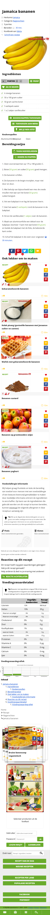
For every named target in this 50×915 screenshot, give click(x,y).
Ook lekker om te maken (18, 694)
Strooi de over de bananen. (25, 216)
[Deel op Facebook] (46, 275)
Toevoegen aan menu (26, 123)
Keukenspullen (18, 689)
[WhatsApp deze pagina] (31, 251)
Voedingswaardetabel (17, 702)
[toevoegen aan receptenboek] (41, 735)
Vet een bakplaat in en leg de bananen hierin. (24, 201)
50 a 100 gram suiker (13, 97)
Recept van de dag (24, 861)
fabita (19, 31)
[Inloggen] (40, 839)
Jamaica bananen (10, 684)
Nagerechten (18, 21)
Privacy (36, 907)
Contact (30, 907)
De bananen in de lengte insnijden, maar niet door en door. (22, 182)
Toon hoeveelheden (26, 151)
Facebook (24, 894)
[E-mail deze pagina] (38, 251)
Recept (6, 712)
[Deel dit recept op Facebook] (12, 251)
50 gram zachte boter (13, 102)
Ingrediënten (13, 686)
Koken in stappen (27, 157)
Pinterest (25, 900)
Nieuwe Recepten (24, 866)
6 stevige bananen (12, 93)
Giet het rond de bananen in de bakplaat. (25, 209)
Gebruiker (10, 833)
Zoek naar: (7, 853)
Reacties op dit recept (17, 699)
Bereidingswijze (14, 691)
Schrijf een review (12, 34)
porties (8, 24)
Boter (10, 169)
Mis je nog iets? (26, 129)
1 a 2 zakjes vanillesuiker (14, 110)
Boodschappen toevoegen (27, 118)
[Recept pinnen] (46, 279)
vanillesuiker (22, 216)
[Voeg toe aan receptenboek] (46, 270)
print (36, 81)
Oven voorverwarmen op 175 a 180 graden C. (24, 164)
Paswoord (10, 839)
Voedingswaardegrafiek (22, 704)
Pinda (6, 531)
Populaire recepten (24, 883)
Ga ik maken (11, 87)
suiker (27, 169)
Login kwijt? (15, 845)
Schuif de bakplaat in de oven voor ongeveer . (23, 239)
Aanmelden (34, 845)
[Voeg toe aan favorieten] (46, 265)
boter (30, 192)
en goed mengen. (25, 169)
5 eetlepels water (11, 106)
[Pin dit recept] (18, 251)
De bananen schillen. (13, 175)
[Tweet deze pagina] (25, 251)
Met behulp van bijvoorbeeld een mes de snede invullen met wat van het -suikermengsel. (24, 192)
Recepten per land (24, 877)
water (19, 207)
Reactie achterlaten (16, 576)
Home (3, 709)
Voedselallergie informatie (23, 697)
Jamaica (16, 17)
